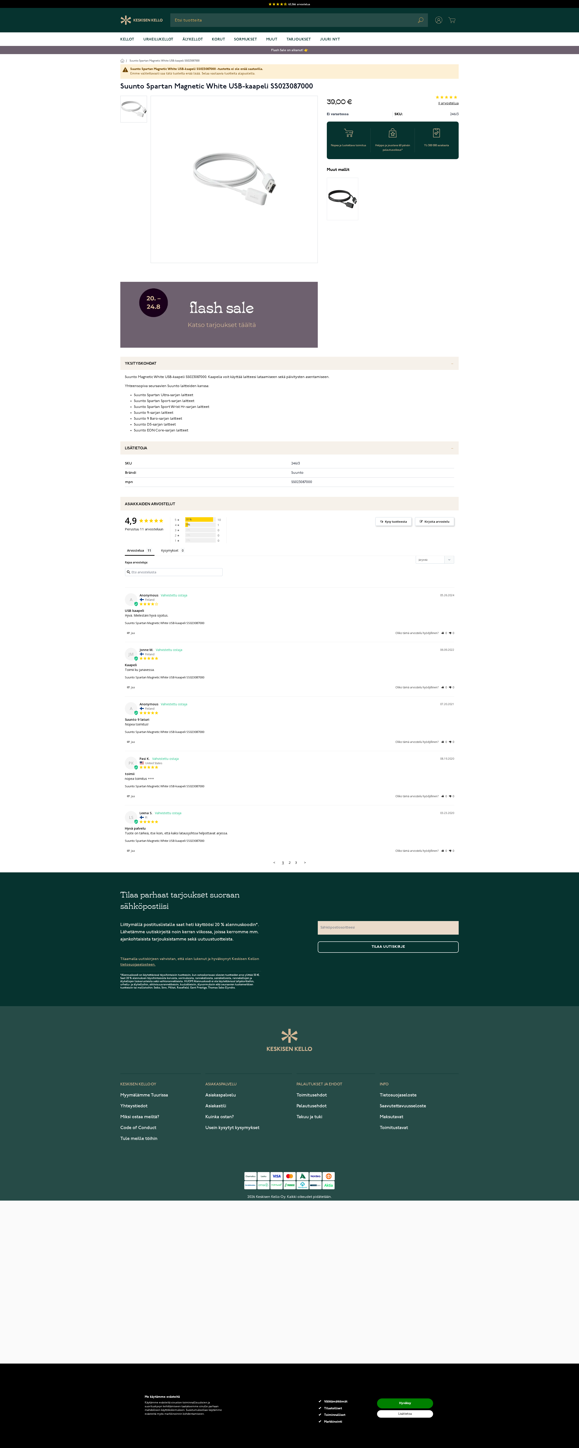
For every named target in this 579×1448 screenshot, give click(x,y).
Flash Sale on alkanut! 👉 (289, 50)
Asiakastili (215, 1106)
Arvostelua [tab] (135, 550)
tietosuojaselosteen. (138, 964)
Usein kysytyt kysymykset (232, 1127)
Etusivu (122, 60)
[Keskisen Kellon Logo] (141, 20)
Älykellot (193, 39)
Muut (272, 39)
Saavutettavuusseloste (403, 1106)
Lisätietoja (136, 448)
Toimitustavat (394, 1127)
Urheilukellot (158, 39)
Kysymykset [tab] (169, 550)
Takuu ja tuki (309, 1117)
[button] (444, 633)
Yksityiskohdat (141, 364)
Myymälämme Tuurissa (144, 1095)
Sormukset (245, 39)
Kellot (127, 39)
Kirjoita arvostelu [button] (437, 521)
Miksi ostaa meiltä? (139, 1117)
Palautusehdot (312, 1106)
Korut (218, 39)
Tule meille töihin (138, 1138)
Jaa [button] (132, 633)
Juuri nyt (330, 39)
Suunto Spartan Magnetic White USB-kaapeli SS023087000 (164, 60)
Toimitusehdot (312, 1095)
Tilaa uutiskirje (388, 947)
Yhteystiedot (133, 1106)
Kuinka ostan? (219, 1117)
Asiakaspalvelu (220, 1095)
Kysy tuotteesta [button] (396, 521)
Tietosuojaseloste (398, 1095)
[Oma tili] (438, 20)
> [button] (305, 862)
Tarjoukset (299, 39)
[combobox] (299, 20)
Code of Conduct (138, 1127)
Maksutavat (391, 1117)
